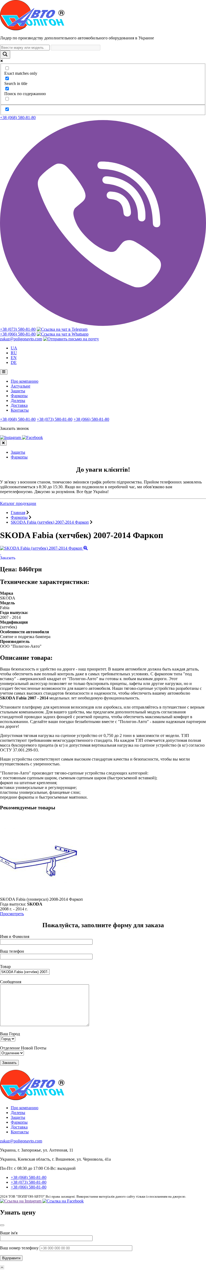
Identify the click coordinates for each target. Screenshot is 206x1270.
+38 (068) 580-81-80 (18, 117)
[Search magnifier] (5, 54)
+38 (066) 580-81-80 (18, 334)
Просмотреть (12, 913)
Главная (18, 512)
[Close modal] (2, 1225)
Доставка (19, 405)
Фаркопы (19, 395)
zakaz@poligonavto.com (21, 339)
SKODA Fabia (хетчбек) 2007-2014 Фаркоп (50, 522)
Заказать (7, 558)
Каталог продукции (18, 503)
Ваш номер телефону (20, 1248)
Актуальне (20, 386)
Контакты (20, 410)
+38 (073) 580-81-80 (18, 329)
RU (14, 353)
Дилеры (18, 400)
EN (14, 357)
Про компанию (24, 381)
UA (14, 348)
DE (14, 362)
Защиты (18, 391)
